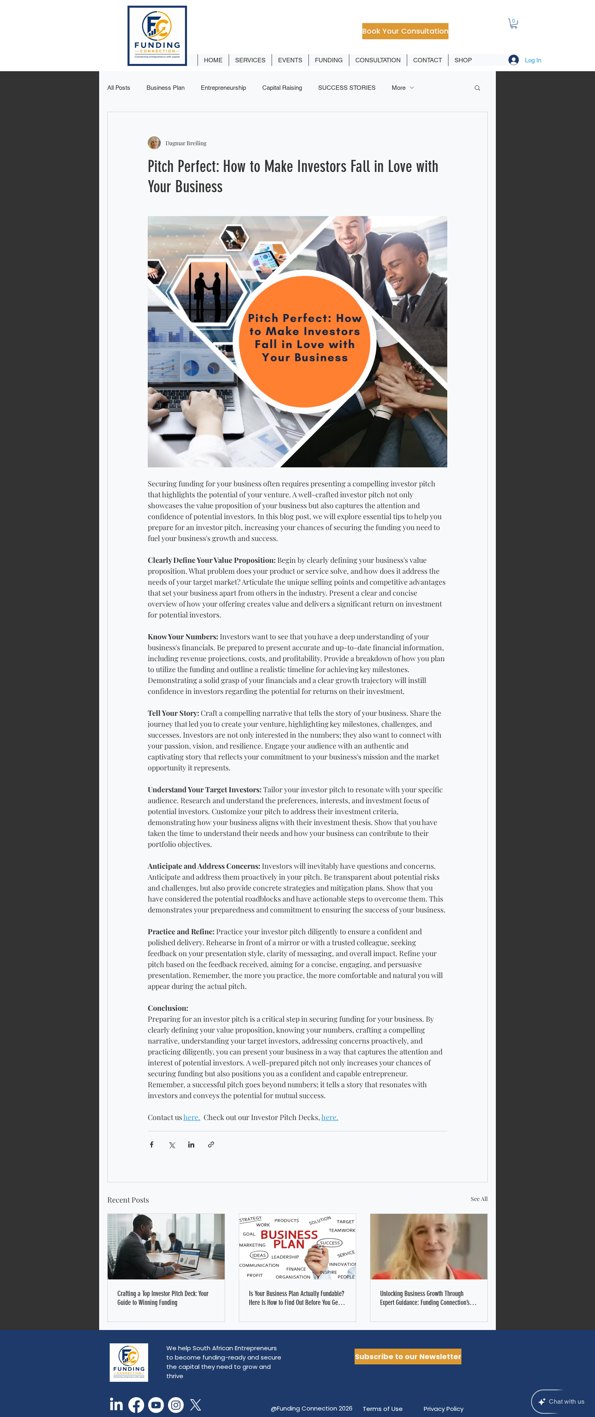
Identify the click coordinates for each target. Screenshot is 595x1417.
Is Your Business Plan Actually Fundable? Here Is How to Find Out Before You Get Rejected (296, 1298)
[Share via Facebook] (151, 1144)
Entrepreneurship (223, 87)
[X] (196, 1405)
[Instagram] (176, 1405)
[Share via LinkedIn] (191, 1144)
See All (479, 1199)
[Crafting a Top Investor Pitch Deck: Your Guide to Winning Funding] (166, 1246)
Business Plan (166, 87)
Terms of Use (383, 1408)
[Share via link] (211, 1144)
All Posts (118, 87)
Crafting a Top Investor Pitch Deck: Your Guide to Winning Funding (162, 1298)
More (399, 87)
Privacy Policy (443, 1408)
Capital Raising (282, 87)
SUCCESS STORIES (347, 87)
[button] (514, 23)
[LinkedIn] (116, 1405)
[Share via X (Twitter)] (171, 1144)
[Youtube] (156, 1405)
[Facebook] (136, 1405)
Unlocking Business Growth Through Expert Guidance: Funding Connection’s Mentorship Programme (425, 1298)
